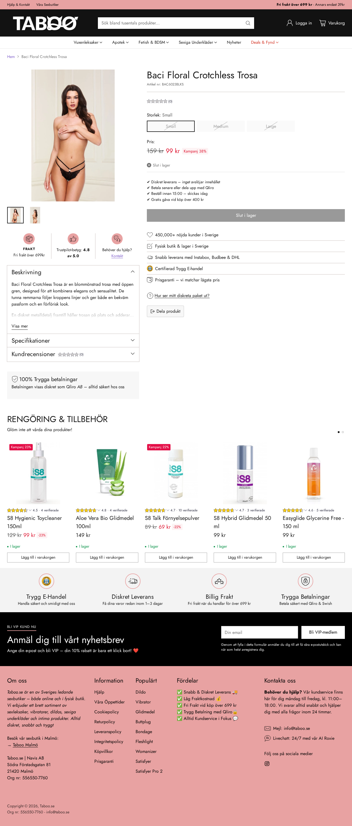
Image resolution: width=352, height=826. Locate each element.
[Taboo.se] (45, 23)
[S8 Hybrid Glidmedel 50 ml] (245, 473)
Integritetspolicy (108, 741)
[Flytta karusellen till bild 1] (339, 432)
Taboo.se (47, 806)
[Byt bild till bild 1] (15, 215)
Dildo (141, 692)
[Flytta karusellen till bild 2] (343, 432)
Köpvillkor (103, 751)
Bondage (144, 731)
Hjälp (99, 692)
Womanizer (146, 751)
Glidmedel (145, 712)
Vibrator (143, 702)
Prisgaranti (104, 761)
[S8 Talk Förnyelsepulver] (176, 473)
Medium (220, 126)
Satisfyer (143, 761)
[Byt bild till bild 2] (35, 215)
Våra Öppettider (109, 702)
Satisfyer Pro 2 (149, 771)
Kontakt (117, 256)
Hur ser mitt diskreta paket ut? (182, 295)
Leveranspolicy (107, 731)
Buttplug (143, 722)
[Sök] (248, 23)
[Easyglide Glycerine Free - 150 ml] (314, 473)
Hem (11, 56)
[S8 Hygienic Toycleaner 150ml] (38, 473)
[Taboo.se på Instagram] (267, 764)
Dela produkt (168, 311)
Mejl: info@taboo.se (291, 728)
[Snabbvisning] (62, 449)
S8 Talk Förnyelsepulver (172, 518)
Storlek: (159, 115)
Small (171, 126)
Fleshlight (144, 741)
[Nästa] (343, 502)
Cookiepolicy (106, 712)
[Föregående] (8, 502)
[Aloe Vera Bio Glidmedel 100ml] (107, 473)
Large (271, 126)
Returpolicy (104, 722)
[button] (71, 355)
